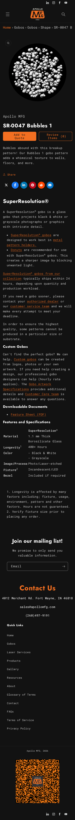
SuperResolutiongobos (31, 235)
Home (7, 27)
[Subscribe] (63, 566)
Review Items (56, 136)
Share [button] (11, 174)
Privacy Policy (19, 728)
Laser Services (19, 652)
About (11, 686)
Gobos (19, 27)
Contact (13, 703)
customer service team (29, 306)
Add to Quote (19, 136)
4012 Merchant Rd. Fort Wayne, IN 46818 (37, 598)
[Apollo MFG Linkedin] (47, 3)
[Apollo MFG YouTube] (66, 3)
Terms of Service (20, 720)
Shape (46, 27)
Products (13, 660)
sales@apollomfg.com (37, 607)
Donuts (16, 250)
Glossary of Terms (21, 694)
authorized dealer (43, 301)
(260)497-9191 (37, 615)
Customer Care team (42, 394)
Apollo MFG (33, 750)
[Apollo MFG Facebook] (60, 3)
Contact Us (38, 588)
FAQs (10, 711)
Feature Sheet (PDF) (28, 414)
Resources (14, 677)
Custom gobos (25, 359)
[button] (7, 14)
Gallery (13, 669)
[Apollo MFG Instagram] (54, 3)
